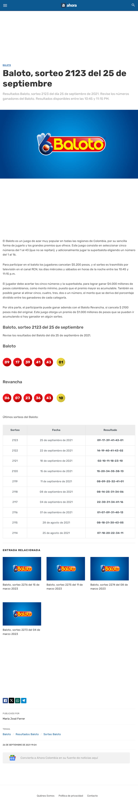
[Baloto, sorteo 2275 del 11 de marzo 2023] (66, 568)
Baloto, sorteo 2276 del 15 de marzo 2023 (21, 586)
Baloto (7, 65)
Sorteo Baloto (52, 734)
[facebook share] (5, 700)
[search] (133, 5)
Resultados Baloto (27, 734)
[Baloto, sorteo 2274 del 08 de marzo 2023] (109, 568)
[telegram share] (23, 700)
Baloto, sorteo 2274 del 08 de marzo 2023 (109, 586)
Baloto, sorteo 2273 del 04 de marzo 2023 (21, 632)
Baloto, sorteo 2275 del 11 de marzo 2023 (65, 586)
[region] (69, 35)
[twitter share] (11, 700)
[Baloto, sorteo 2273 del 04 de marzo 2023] (22, 614)
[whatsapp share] (17, 700)
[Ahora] (69, 5)
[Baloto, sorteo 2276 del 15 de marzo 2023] (22, 568)
